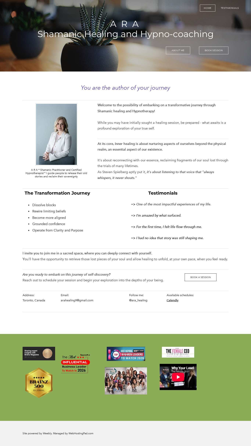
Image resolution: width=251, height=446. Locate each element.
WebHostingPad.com (81, 433)
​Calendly (172, 300)
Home (207, 8)
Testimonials (230, 8)
